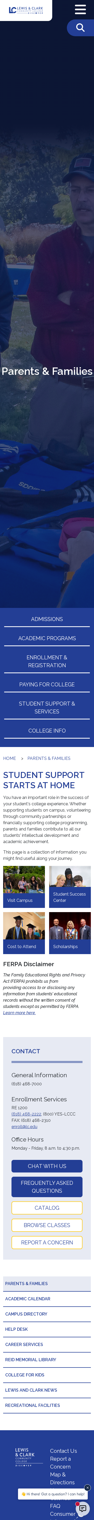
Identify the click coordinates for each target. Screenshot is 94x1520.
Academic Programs (47, 638)
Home (9, 758)
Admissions (47, 619)
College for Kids (24, 1374)
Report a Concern (47, 1242)
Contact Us (63, 1451)
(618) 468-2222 (26, 1114)
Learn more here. (19, 1012)
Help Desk (16, 1329)
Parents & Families (48, 758)
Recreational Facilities (32, 1405)
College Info (47, 731)
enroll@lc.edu (24, 1126)
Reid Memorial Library (30, 1359)
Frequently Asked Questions (47, 1187)
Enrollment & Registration (47, 661)
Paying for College (47, 684)
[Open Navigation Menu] (80, 9)
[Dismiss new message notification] (87, 1487)
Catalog (47, 1208)
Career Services (24, 1344)
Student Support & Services (47, 708)
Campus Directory (26, 1314)
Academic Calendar (27, 1298)
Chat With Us (47, 1166)
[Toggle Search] (80, 27)
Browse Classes (47, 1225)
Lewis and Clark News (31, 1390)
